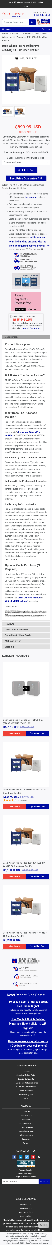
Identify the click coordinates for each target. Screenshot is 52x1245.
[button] (26, 280)
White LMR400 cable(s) (16, 601)
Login (25, 6)
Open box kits (25, 1216)
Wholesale (26, 1120)
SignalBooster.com (18, 1234)
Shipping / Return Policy (26, 1075)
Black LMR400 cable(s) (29, 597)
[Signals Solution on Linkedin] (20, 1157)
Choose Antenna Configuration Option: (26, 158)
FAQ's (26, 1098)
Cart (47, 29)
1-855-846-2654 (42, 15)
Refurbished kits (25, 1212)
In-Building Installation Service (26, 1083)
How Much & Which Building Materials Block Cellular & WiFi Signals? (28, 1024)
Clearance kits (25, 1208)
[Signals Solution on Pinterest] (33, 1157)
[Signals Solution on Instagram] (39, 1157)
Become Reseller (26, 1170)
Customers (26, 1139)
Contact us (26, 1071)
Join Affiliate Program (26, 1173)
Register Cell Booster (26, 1079)
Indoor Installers (26, 1123)
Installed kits (25, 1204)
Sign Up (44, 1181)
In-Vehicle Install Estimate (26, 1087)
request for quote (30, 328)
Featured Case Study (26, 1131)
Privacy (30, 1234)
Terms (36, 1234)
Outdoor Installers (26, 1127)
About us (26, 1112)
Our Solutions (26, 1116)
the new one (31, 197)
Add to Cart (39, 733)
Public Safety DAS (26, 1094)
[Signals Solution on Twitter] (27, 1157)
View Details (14, 733)
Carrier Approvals (26, 1091)
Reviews (26, 1143)
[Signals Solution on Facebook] (14, 1157)
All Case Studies (26, 1135)
